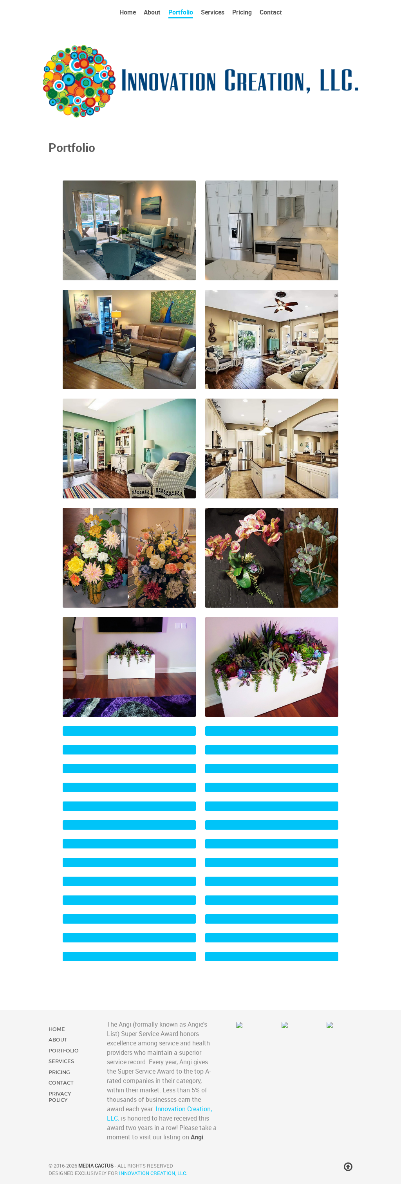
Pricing (59, 1072)
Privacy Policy (60, 1097)
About (58, 1040)
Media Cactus (96, 1166)
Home (57, 1029)
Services (61, 1061)
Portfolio (64, 1051)
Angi (197, 1137)
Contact (61, 1083)
